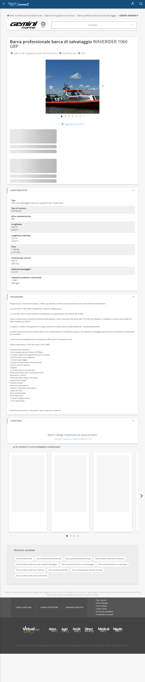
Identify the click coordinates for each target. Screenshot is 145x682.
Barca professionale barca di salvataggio (78, 564)
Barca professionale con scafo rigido (113, 564)
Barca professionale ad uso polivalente (31, 575)
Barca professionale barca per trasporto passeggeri (36, 564)
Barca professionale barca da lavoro (109, 558)
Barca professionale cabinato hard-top (87, 570)
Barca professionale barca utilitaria (30, 570)
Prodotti (92, 25)
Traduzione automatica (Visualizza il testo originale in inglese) (35, 410)
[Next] (102, 86)
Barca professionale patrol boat (78, 558)
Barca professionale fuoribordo (49, 558)
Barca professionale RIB (58, 570)
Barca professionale (24, 558)
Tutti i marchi (101, 600)
